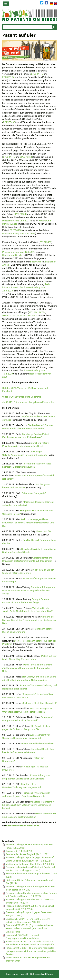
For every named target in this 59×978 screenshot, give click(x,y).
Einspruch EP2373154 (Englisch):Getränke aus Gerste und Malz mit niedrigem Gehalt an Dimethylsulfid (29, 928)
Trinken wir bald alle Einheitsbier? (37, 743)
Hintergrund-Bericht (12, 255)
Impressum (12, 974)
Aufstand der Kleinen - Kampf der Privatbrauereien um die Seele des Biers (29, 619)
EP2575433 (9, 122)
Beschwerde (36, 261)
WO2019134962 (28, 315)
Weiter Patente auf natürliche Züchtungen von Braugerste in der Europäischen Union (27, 667)
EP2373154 (8, 77)
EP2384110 (37, 73)
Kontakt (24, 974)
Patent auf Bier (44, 531)
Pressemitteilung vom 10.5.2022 (18, 252)
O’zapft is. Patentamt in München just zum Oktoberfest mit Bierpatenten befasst (28, 804)
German (51, 3)
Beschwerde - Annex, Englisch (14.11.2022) (27, 854)
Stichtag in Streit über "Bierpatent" (39, 703)
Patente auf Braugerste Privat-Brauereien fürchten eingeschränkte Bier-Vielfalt (28, 590)
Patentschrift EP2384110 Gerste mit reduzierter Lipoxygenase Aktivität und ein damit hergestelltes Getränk (31, 951)
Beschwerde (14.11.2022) (19, 851)
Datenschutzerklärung (41, 974)
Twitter (41, 2)
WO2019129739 (10, 315)
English (55, 3)
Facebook (46, 2)
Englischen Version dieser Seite (22, 825)
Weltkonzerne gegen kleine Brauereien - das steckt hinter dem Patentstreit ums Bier (28, 522)
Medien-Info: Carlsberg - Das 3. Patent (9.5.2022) (30, 864)
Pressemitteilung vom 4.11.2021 (18, 233)
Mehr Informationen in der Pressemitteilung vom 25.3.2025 (26, 287)
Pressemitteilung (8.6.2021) (16, 220)
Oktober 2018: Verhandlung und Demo (21, 396)
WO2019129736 (37, 312)
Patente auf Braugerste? (33, 493)
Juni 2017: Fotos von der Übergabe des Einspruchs (28, 402)
